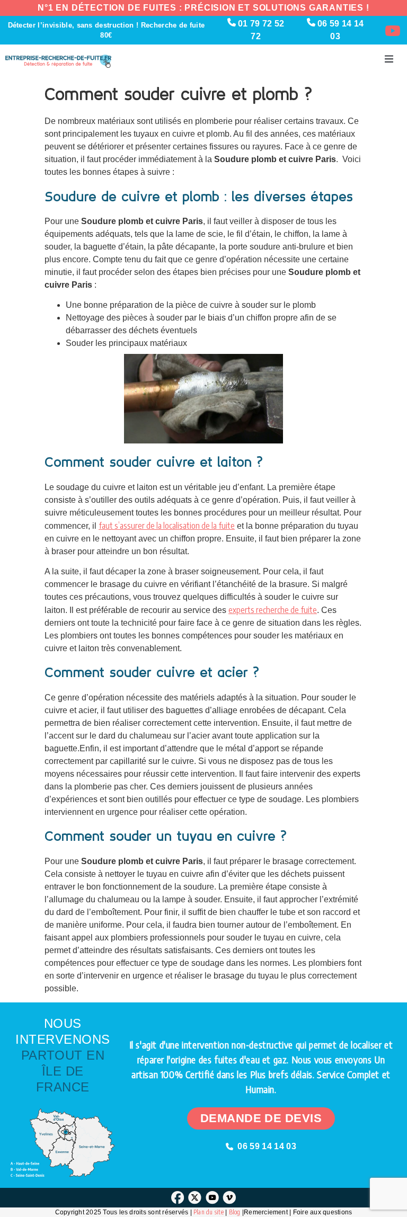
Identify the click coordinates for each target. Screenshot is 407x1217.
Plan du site (208, 1212)
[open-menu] (389, 61)
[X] (195, 1197)
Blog (235, 1212)
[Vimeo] (229, 1197)
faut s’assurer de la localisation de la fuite (167, 525)
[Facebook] (178, 1197)
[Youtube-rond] (212, 1197)
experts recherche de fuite (272, 610)
